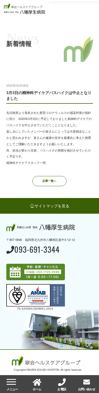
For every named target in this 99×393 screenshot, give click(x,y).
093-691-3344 (37, 250)
